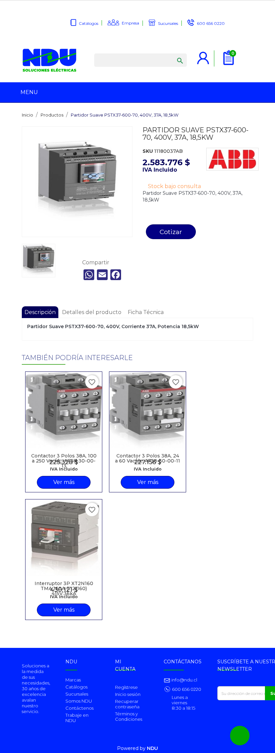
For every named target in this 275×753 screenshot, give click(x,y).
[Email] (102, 274)
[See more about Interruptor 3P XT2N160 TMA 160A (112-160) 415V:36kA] (63, 537)
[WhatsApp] (89, 274)
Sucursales (168, 23)
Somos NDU (78, 701)
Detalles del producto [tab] (91, 312)
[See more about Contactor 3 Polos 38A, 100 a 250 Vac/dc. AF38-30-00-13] (63, 410)
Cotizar (171, 232)
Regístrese (126, 687)
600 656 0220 (211, 23)
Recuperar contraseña (127, 704)
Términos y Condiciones (128, 716)
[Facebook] (115, 274)
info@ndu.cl (183, 679)
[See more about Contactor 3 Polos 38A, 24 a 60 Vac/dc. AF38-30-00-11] (147, 410)
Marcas (73, 679)
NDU (152, 748)
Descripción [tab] (40, 312)
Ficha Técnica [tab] (146, 312)
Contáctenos (79, 708)
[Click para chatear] (240, 735)
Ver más (63, 482)
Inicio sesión (128, 694)
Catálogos (88, 23)
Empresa (130, 23)
